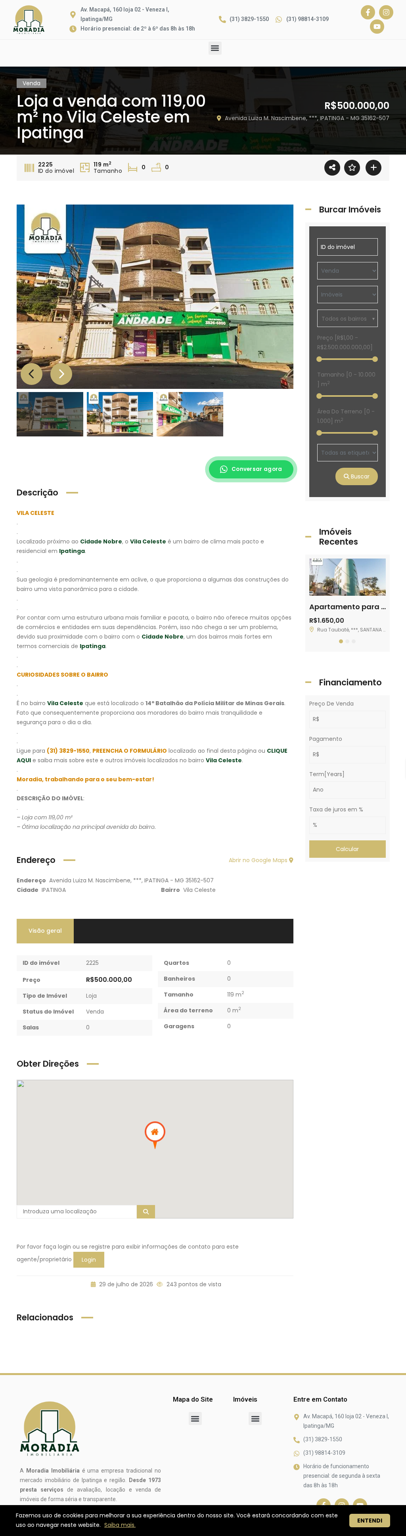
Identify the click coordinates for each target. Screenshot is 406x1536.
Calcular (347, 849)
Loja (91, 996)
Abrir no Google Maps (259, 860)
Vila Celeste (199, 890)
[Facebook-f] (368, 12)
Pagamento (325, 739)
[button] (215, 48)
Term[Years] (327, 774)
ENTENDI (369, 1521)
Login (89, 1260)
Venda (95, 1012)
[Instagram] (386, 12)
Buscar (359, 476)
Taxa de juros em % (336, 809)
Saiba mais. (120, 1525)
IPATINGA (54, 890)
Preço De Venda (331, 704)
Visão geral (45, 931)
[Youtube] (377, 26)
